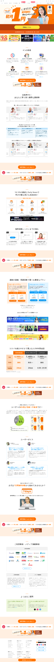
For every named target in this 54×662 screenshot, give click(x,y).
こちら (16, 607)
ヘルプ (40, 3)
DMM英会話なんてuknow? (11, 654)
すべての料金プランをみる (27, 307)
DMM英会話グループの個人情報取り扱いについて (21, 655)
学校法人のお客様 (41, 650)
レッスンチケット (28, 647)
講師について (27, 642)
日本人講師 (9, 646)
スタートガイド (10, 643)
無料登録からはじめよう (27, 167)
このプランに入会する (13, 300)
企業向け (48, 3)
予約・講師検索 (15, 3)
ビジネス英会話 (23, 3)
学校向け (52, 3)
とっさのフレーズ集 (28, 654)
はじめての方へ (10, 642)
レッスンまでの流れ (28, 643)
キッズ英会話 (28, 3)
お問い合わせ (27, 655)
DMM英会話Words (10, 655)
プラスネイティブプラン (20, 643)
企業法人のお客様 (41, 647)
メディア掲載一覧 (19, 656)
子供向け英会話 (19, 646)
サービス (37, 3)
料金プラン (10, 3)
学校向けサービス (16, 586)
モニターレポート (10, 647)
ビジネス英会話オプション (20, 647)
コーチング (33, 3)
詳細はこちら (27, 63)
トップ (2, 3)
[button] (25, 157)
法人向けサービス (27, 568)
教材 (19, 3)
